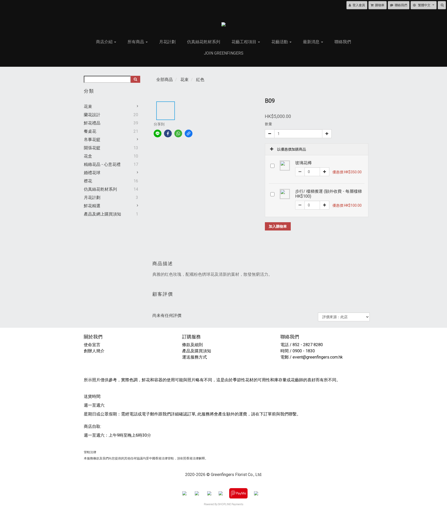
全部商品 (164, 79)
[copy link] (188, 133)
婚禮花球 (92, 172)
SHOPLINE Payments (230, 504)
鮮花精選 (92, 205)
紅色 (200, 79)
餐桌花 (90, 131)
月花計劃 (167, 41)
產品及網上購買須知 (102, 214)
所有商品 (136, 41)
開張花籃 (92, 147)
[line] (157, 133)
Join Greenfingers (223, 53)
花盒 (88, 156)
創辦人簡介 (94, 350)
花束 (88, 106)
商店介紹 (105, 41)
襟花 (88, 180)
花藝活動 (280, 41)
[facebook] (168, 133)
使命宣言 (92, 344)
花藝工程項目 (244, 41)
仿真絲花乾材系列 (203, 41)
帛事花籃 (92, 139)
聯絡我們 (342, 41)
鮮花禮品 (92, 123)
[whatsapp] (178, 133)
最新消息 (312, 41)
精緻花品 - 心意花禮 (102, 164)
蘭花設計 (92, 114)
